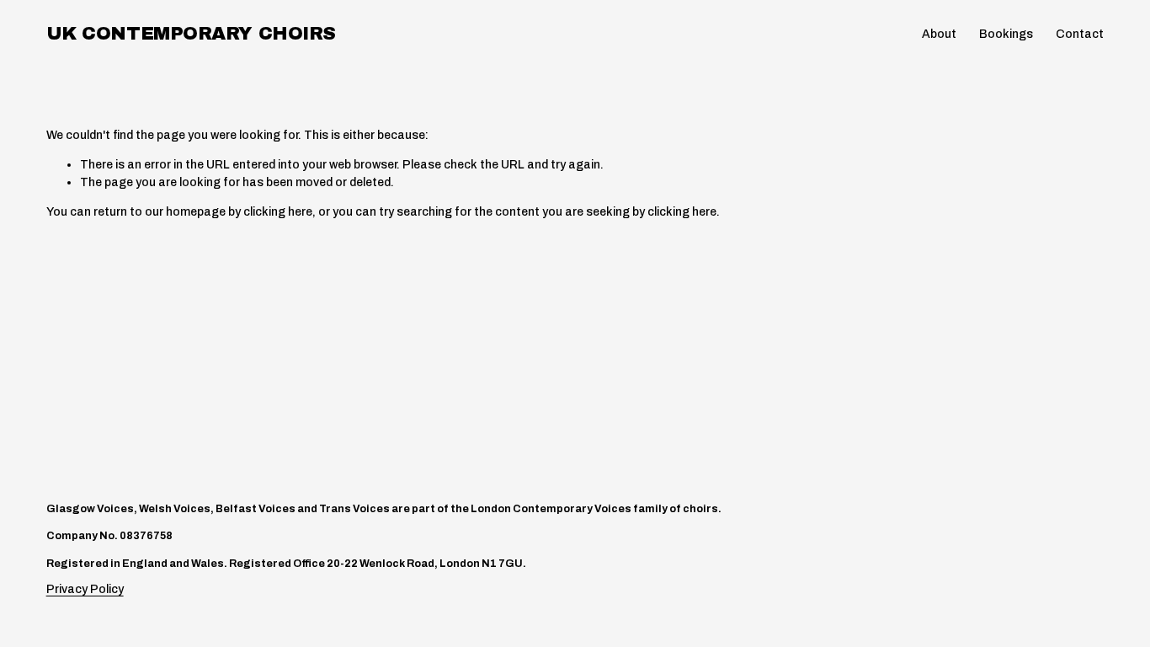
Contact (1080, 34)
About (939, 34)
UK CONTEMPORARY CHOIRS (191, 34)
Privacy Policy (85, 589)
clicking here (277, 212)
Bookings (1006, 34)
